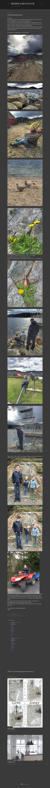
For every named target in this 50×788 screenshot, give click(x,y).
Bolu (12, 648)
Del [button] (8, 614)
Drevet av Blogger (26, 784)
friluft (16, 615)
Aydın (12, 626)
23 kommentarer (13, 764)
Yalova (12, 646)
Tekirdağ (13, 643)
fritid (18, 615)
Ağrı (12, 641)
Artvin (12, 629)
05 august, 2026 (18, 622)
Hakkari (12, 633)
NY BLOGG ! (11, 762)
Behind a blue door (23, 3)
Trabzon (13, 649)
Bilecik (12, 630)
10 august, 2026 (18, 638)
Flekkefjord (13, 615)
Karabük (12, 642)
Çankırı (12, 628)
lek (23, 615)
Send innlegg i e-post (13, 614)
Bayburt (12, 647)
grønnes (20, 615)
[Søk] (42, 3)
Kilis (12, 625)
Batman (12, 631)
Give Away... (11, 729)
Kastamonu (13, 644)
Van (12, 632)
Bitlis (12, 627)
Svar (12, 635)
